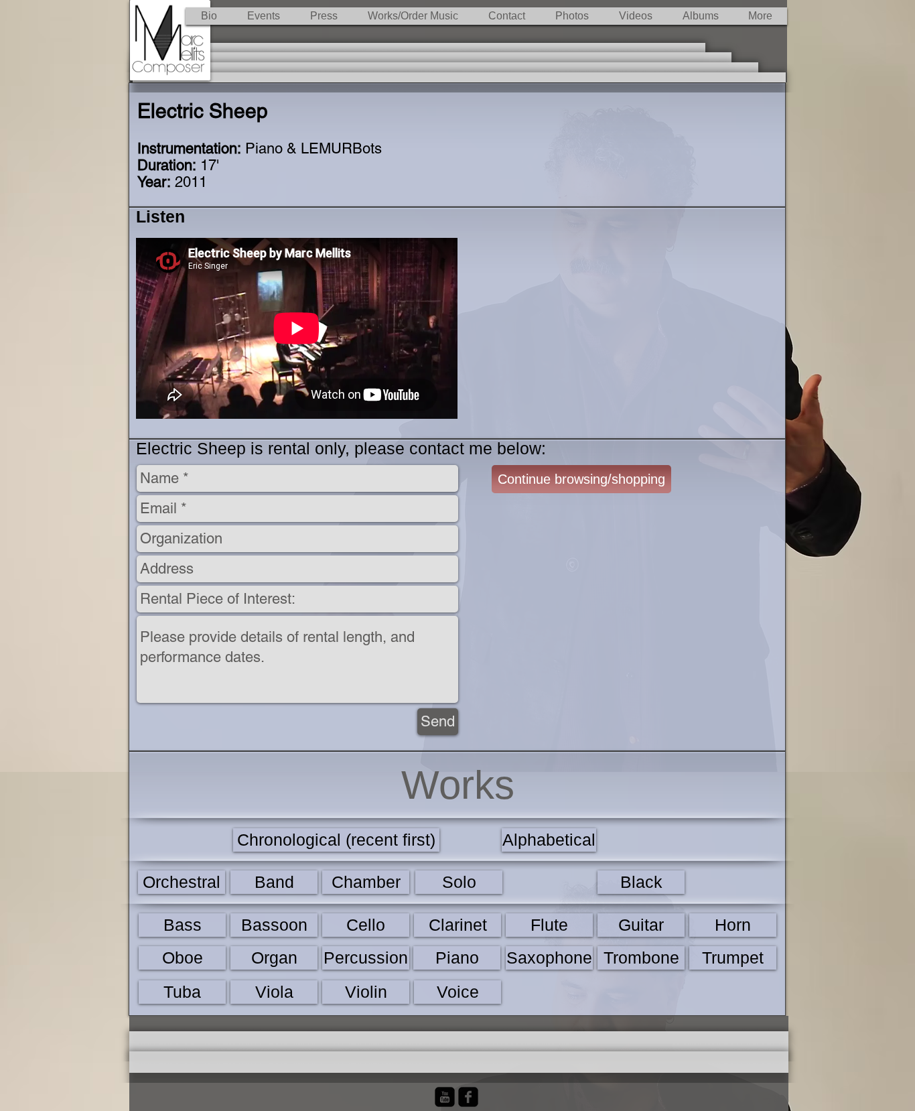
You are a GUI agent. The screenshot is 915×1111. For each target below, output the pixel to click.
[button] (412, 16)
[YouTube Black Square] (445, 1097)
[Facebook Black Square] (468, 1097)
